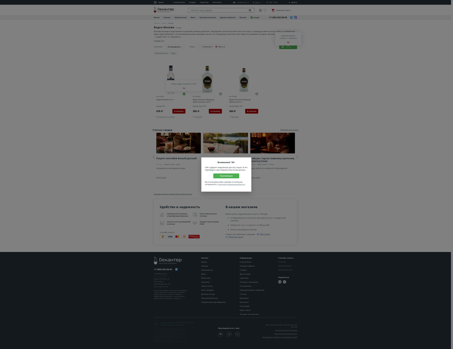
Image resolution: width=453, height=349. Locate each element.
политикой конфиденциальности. (231, 184)
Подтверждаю (226, 176)
